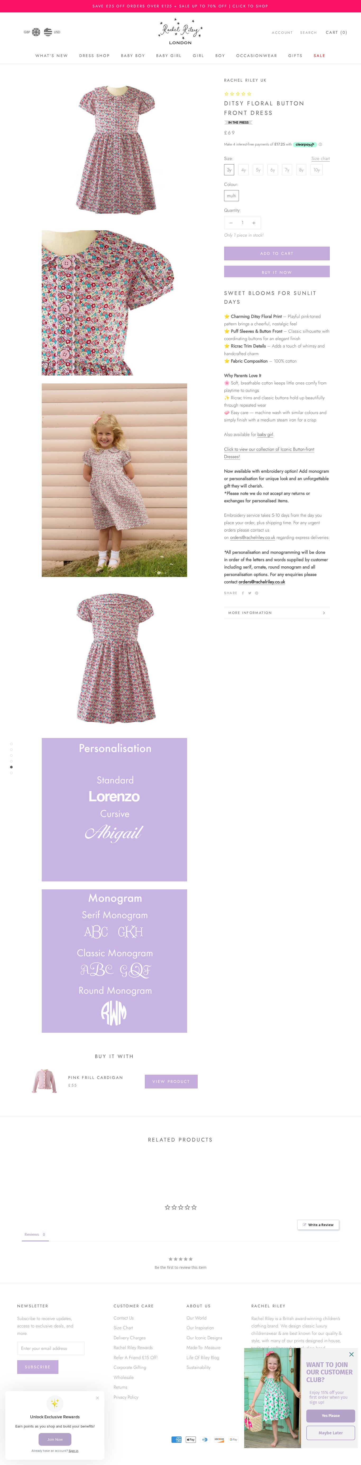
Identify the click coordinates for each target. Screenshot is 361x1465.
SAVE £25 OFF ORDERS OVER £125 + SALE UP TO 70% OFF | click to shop (180, 6)
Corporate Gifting (130, 1367)
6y (272, 170)
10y (316, 170)
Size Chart (123, 1328)
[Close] (351, 1354)
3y (229, 170)
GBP (27, 32)
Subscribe (38, 1367)
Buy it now (277, 272)
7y (287, 170)
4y (243, 170)
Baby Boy (133, 56)
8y (301, 170)
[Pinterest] (256, 593)
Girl (198, 56)
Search (308, 32)
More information (250, 612)
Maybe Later (331, 1432)
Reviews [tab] (32, 1234)
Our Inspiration (200, 1328)
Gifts (295, 56)
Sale (320, 56)
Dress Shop (94, 56)
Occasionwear (256, 56)
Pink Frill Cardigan (95, 1078)
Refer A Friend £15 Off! (136, 1357)
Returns (120, 1387)
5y (258, 170)
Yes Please (331, 1416)
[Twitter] (249, 593)
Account (282, 32)
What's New (51, 56)
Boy (220, 56)
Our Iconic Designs (204, 1338)
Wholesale (124, 1377)
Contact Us (124, 1318)
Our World (196, 1318)
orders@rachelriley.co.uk (252, 537)
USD (57, 32)
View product (171, 1081)
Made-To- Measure (204, 1347)
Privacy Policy (126, 1397)
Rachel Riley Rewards (133, 1347)
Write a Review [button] (321, 1224)
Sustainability (198, 1367)
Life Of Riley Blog (203, 1357)
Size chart (321, 158)
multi (231, 195)
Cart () (337, 32)
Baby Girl (169, 56)
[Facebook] (242, 593)
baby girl (265, 434)
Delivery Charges (130, 1338)
